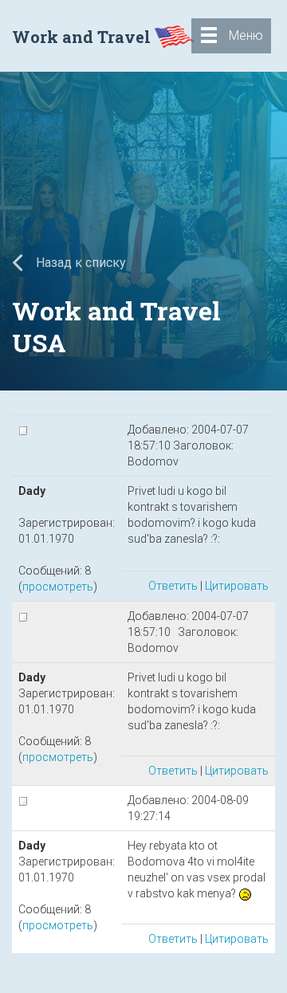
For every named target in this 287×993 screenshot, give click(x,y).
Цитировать (237, 585)
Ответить (173, 585)
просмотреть (57, 586)
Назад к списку (79, 262)
